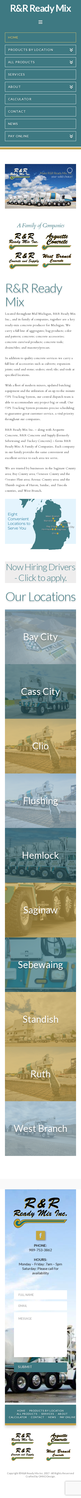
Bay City (40, 636)
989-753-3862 (40, 1250)
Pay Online (68, 1417)
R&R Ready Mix (40, 8)
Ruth (40, 1073)
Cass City (40, 691)
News (52, 1417)
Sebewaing (40, 964)
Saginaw (40, 909)
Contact (37, 1417)
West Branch (40, 1128)
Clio (40, 745)
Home (21, 1410)
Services (47, 1413)
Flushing (40, 800)
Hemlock (40, 855)
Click (27, 577)
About (63, 1413)
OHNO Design (46, 1476)
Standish (40, 1019)
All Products (27, 1413)
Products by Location (46, 1410)
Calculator (18, 1417)
